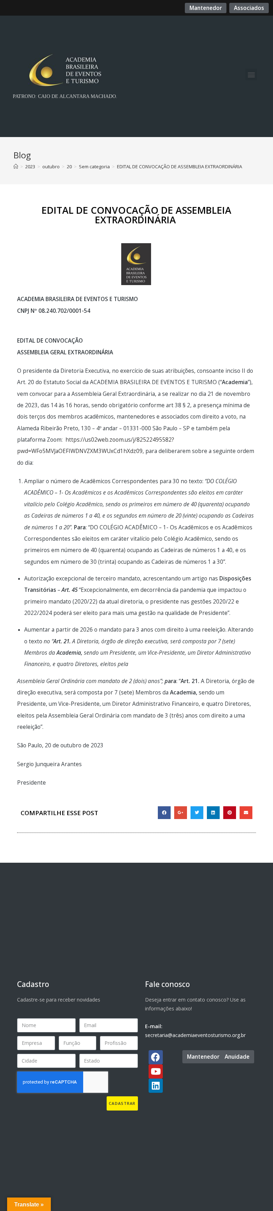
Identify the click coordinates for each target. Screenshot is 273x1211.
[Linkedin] (156, 1086)
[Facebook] (156, 1057)
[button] (205, 8)
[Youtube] (156, 1071)
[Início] (16, 166)
